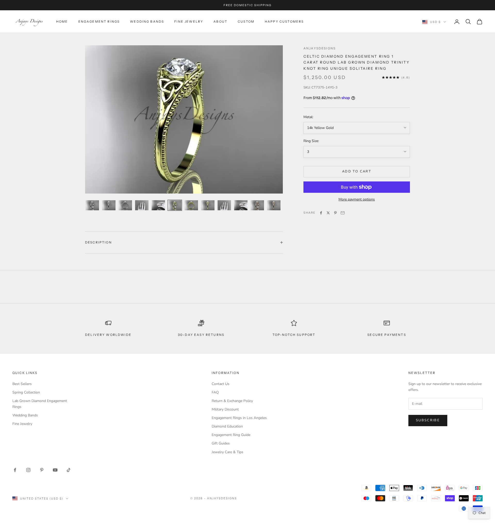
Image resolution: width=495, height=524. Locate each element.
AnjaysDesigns (319, 48)
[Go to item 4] (142, 205)
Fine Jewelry (188, 21)
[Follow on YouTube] (55, 470)
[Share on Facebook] (321, 213)
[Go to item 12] (274, 205)
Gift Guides (221, 443)
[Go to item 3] (125, 205)
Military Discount (225, 409)
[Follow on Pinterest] (41, 470)
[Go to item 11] (257, 205)
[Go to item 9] (224, 205)
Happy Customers (284, 21)
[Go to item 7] (191, 205)
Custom (246, 21)
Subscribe (428, 420)
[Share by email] (343, 213)
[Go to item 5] (158, 205)
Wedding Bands (147, 21)
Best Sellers (22, 383)
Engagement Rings (99, 21)
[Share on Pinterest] (335, 213)
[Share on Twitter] (328, 213)
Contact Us (220, 383)
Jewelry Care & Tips (227, 452)
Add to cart (356, 171)
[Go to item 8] (208, 205)
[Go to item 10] (241, 205)
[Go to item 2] (109, 205)
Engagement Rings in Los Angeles (239, 417)
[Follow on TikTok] (68, 470)
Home (62, 21)
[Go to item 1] (92, 205)
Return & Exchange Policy (232, 400)
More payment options (357, 199)
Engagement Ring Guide (231, 434)
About (220, 21)
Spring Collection (26, 392)
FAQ (215, 392)
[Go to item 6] (175, 205)
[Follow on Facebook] (15, 470)
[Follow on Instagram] (28, 470)
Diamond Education (227, 426)
